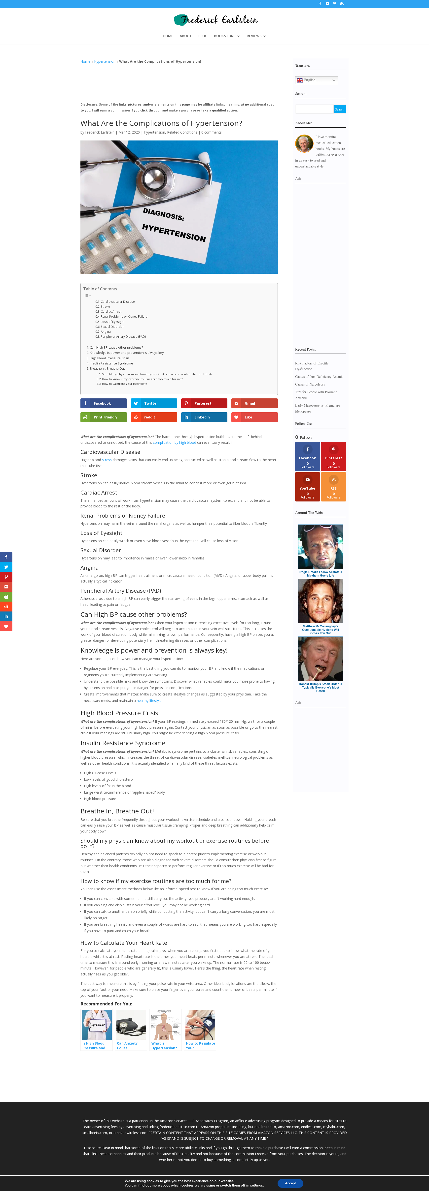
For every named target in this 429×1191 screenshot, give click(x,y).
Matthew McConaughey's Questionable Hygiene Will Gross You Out (320, 630)
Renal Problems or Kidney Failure (124, 316)
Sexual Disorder (112, 327)
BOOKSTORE (224, 36)
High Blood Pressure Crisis (110, 358)
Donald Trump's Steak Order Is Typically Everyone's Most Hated (320, 687)
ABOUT (186, 36)
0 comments (211, 132)
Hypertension (104, 61)
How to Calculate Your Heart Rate (124, 384)
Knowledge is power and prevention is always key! (127, 353)
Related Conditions (182, 132)
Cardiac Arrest (111, 311)
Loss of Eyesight (112, 322)
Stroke (105, 307)
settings (256, 1185)
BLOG (203, 36)
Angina (106, 332)
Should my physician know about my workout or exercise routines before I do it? (157, 374)
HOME (168, 36)
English (309, 79)
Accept (290, 1183)
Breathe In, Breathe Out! (108, 368)
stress (107, 459)
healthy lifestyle (149, 700)
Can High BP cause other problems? (116, 347)
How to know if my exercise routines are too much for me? (142, 379)
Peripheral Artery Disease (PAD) (123, 336)
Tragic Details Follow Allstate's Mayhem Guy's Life (320, 573)
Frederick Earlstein (99, 132)
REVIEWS (254, 36)
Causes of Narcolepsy (310, 384)
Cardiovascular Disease (118, 302)
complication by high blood (174, 442)
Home (85, 61)
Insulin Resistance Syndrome (111, 363)
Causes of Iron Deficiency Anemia (319, 376)
